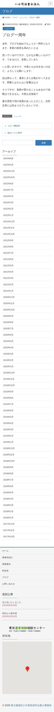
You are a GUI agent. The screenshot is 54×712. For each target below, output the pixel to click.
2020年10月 (9, 309)
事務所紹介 (7, 557)
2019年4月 (8, 423)
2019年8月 (8, 398)
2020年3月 (8, 354)
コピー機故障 (14, 126)
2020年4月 (8, 347)
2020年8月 (8, 322)
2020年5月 (8, 341)
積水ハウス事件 (15, 133)
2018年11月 (8, 454)
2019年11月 (8, 379)
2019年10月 (9, 385)
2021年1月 (8, 291)
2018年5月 (8, 492)
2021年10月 (9, 234)
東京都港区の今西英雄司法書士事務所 (31, 705)
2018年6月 (8, 486)
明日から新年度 (9, 613)
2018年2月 (8, 511)
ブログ (5, 577)
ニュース (8, 29)
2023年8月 (8, 158)
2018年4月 (8, 499)
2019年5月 (8, 417)
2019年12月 (9, 372)
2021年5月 (8, 265)
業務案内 (6, 564)
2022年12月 (9, 171)
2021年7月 (8, 253)
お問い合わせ (8, 584)
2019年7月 (8, 404)
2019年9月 (8, 391)
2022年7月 (8, 190)
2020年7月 (8, 328)
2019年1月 (8, 442)
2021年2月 (8, 284)
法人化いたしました (11, 602)
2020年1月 (8, 366)
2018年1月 (8, 517)
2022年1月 (8, 215)
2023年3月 (8, 165)
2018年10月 (9, 461)
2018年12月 (9, 448)
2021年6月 (8, 259)
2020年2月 (8, 360)
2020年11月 (8, 303)
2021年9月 (8, 240)
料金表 (5, 570)
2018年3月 (8, 505)
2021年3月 (8, 278)
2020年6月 (8, 335)
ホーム (5, 551)
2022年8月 (8, 183)
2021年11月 (8, 228)
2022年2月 (8, 209)
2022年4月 (8, 196)
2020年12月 (9, 297)
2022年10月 (9, 177)
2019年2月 (8, 436)
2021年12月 (9, 221)
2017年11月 (8, 530)
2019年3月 (8, 429)
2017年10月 (9, 536)
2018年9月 (8, 467)
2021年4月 (8, 272)
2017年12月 (9, 524)
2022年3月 (8, 202)
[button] (27, 669)
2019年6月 (8, 410)
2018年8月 (8, 473)
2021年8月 (8, 246)
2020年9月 (8, 316)
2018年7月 (8, 480)
